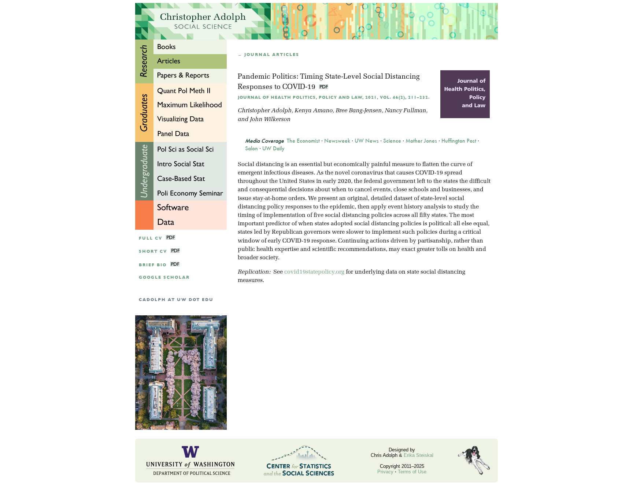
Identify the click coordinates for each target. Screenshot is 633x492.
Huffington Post (458, 141)
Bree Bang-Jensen (359, 111)
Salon (251, 148)
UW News (367, 141)
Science (392, 141)
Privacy (385, 471)
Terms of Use (412, 471)
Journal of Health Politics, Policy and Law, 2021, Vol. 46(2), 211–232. (334, 97)
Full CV (150, 238)
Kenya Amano (314, 111)
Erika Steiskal (418, 455)
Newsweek (337, 141)
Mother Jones (421, 141)
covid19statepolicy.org (314, 272)
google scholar (164, 277)
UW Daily (273, 148)
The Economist (303, 141)
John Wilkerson (270, 120)
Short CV (153, 251)
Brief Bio (153, 265)
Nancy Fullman (405, 111)
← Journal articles (268, 54)
